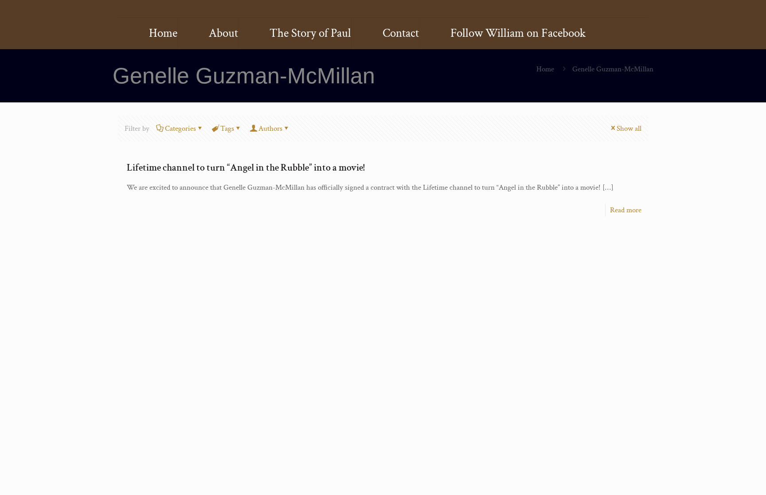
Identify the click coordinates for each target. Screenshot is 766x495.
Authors (270, 128)
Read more (625, 210)
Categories (180, 128)
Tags (227, 128)
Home (545, 69)
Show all (629, 128)
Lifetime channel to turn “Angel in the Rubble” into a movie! (246, 167)
